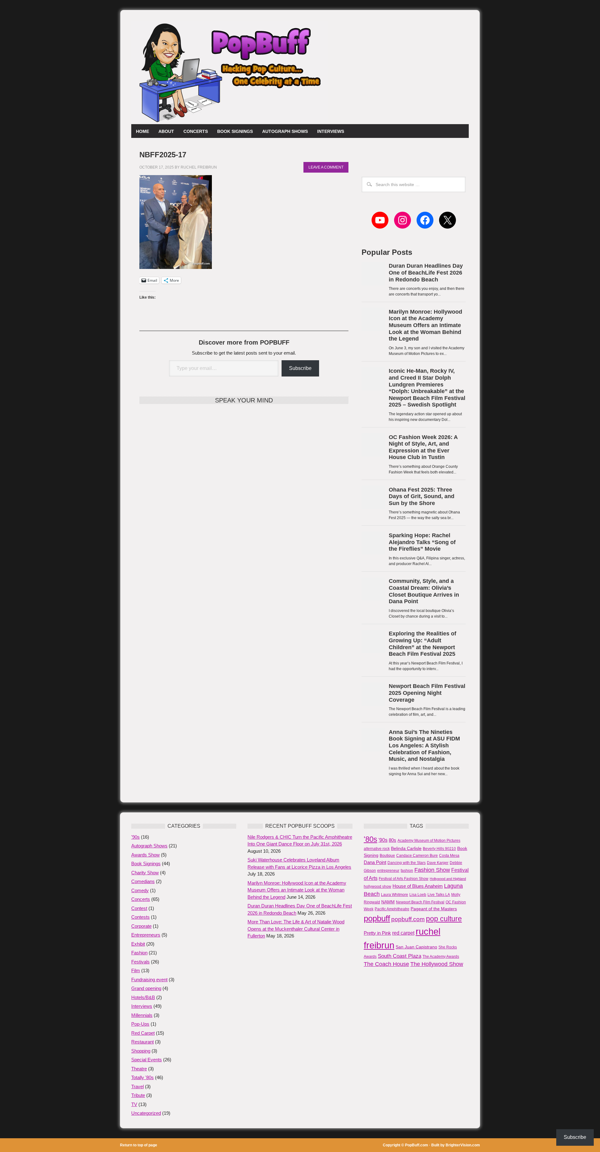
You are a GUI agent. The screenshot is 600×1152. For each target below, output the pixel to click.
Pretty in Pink (377, 933)
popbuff (377, 918)
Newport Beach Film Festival (420, 902)
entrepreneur (388, 870)
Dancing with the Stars (407, 863)
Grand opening (146, 988)
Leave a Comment (325, 167)
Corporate (141, 926)
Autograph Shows (285, 131)
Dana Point (375, 862)
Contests (140, 917)
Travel (137, 1086)
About (164, 131)
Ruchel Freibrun (199, 167)
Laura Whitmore (394, 894)
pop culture (444, 919)
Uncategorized (146, 1113)
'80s (370, 839)
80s (392, 840)
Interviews (330, 131)
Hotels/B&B (143, 997)
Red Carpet (143, 1033)
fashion (407, 870)
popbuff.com (408, 919)
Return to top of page (138, 1145)
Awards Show (145, 854)
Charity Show (145, 872)
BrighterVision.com (463, 1145)
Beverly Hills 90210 (439, 848)
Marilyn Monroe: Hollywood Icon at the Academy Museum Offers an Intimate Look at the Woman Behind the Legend (297, 890)
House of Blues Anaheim (417, 886)
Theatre (139, 1068)
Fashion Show (432, 870)
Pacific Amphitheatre (392, 909)
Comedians (143, 881)
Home (142, 131)
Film (135, 970)
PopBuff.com (416, 1145)
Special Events (146, 1059)
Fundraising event (149, 979)
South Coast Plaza (399, 956)
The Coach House (386, 964)
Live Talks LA (439, 894)
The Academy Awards (440, 956)
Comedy (140, 890)
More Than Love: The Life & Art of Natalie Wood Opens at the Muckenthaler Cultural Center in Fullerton (296, 928)
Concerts (195, 131)
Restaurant (142, 1041)
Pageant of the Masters (434, 908)
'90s (135, 837)
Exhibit (138, 944)
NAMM (388, 901)
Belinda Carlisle (406, 848)
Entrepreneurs (145, 934)
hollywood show (377, 886)
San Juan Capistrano (416, 946)
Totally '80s (142, 1077)
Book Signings (235, 131)
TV (134, 1104)
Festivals (140, 961)
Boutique (387, 855)
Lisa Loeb (417, 894)
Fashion (139, 952)
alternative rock (377, 848)
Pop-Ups (140, 1024)
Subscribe (300, 368)
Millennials (141, 1015)
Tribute (138, 1095)
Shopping (140, 1050)
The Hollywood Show (436, 964)
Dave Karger (437, 863)
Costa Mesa (449, 855)
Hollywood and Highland (448, 879)
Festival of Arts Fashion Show (403, 879)
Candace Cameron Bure (417, 855)
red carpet (403, 933)
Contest (139, 908)
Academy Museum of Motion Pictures (429, 840)
